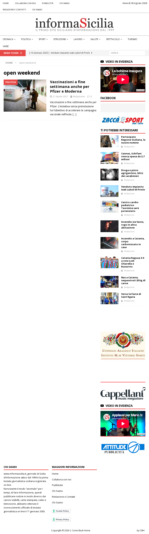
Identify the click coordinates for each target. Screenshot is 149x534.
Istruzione (59, 39)
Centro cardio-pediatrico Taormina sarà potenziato (130, 207)
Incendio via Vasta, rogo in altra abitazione (132, 224)
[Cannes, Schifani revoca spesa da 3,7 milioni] (109, 158)
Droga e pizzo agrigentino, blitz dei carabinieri (132, 173)
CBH (142, 530)
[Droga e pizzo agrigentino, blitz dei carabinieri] (109, 174)
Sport (42, 39)
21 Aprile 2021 (60, 96)
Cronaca (8, 39)
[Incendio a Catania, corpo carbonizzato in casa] (109, 243)
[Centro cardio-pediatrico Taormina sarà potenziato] (109, 207)
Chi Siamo (64, 3)
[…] (74, 114)
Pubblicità (47, 3)
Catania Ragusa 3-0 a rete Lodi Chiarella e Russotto (132, 262)
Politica (26, 39)
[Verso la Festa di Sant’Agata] (109, 298)
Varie (6, 46)
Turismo (132, 39)
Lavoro (78, 39)
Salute (94, 39)
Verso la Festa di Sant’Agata (131, 295)
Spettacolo (113, 39)
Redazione (79, 96)
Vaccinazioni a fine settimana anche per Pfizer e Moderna (69, 86)
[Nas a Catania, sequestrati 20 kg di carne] (109, 282)
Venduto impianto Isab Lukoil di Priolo (133, 188)
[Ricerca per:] (127, 53)
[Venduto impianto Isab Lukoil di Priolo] (109, 191)
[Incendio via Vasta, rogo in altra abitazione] (109, 226)
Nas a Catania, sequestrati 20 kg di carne (133, 280)
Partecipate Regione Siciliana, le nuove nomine (133, 139)
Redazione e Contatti (14, 9)
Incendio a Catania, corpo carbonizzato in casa (133, 243)
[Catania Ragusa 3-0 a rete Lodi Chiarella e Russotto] (109, 262)
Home (6, 3)
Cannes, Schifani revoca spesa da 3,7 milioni (132, 156)
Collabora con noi (25, 3)
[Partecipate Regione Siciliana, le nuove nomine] (109, 141)
